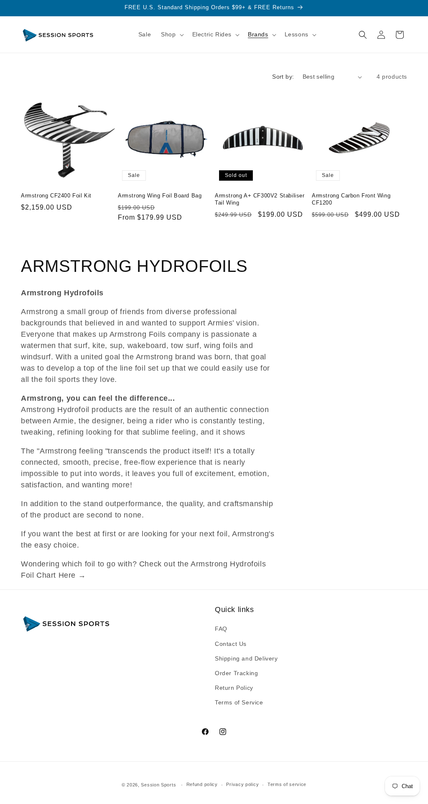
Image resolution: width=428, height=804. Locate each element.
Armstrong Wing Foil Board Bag (159, 195)
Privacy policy (242, 784)
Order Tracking (236, 673)
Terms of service (287, 784)
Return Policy (234, 687)
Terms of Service (239, 702)
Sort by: (283, 76)
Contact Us (231, 643)
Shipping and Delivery (246, 658)
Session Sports (158, 784)
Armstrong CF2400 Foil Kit (56, 195)
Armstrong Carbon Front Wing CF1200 (351, 199)
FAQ (221, 628)
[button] (171, 34)
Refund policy (202, 784)
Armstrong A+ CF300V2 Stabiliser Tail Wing (260, 199)
